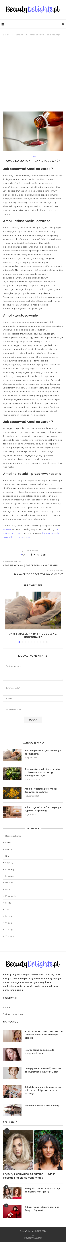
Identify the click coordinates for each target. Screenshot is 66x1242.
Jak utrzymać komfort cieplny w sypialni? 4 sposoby (43, 809)
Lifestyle (9, 876)
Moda (8, 889)
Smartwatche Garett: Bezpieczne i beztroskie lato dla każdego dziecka (43, 1034)
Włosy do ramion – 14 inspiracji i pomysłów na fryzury (43, 1190)
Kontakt (7, 1007)
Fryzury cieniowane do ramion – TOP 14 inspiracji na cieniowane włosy (29, 1175)
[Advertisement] (33, 74)
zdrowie (7, 529)
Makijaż (9, 882)
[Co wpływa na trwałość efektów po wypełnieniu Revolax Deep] (12, 1073)
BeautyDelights (13, 835)
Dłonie (8, 849)
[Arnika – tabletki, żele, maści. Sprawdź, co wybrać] (12, 793)
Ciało (8, 842)
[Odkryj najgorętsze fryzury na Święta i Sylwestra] (12, 1211)
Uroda (8, 916)
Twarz (8, 909)
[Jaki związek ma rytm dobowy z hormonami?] (33, 610)
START (6, 34)
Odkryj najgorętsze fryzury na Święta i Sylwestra (42, 1208)
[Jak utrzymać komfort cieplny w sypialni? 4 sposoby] (12, 812)
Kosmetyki (10, 869)
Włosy (8, 922)
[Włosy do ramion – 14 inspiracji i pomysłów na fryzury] (12, 1193)
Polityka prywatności (13, 1014)
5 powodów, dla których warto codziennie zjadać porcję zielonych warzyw (42, 772)
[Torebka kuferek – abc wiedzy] (12, 1110)
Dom (7, 856)
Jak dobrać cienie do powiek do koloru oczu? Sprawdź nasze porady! (43, 1090)
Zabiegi (9, 929)
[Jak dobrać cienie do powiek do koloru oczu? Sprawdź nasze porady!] (12, 1091)
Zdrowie (19, 34)
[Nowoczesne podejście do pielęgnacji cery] (12, 1054)
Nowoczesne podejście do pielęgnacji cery (39, 1051)
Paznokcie (10, 896)
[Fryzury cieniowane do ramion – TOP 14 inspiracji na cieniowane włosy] (33, 1150)
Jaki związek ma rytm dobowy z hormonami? (43, 752)
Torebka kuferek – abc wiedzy (42, 1105)
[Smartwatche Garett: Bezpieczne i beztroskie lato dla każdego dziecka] (12, 1036)
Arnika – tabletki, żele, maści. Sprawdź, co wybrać (41, 790)
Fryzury (9, 862)
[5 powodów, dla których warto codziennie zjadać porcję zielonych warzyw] (12, 773)
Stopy (8, 902)
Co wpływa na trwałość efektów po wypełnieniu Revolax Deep (43, 1070)
